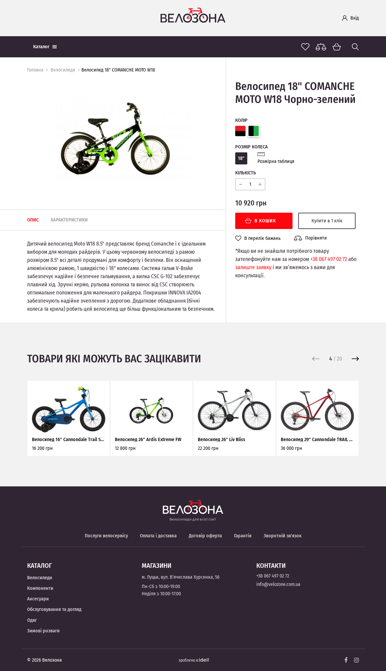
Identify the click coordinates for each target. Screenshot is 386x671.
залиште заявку (253, 267)
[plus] (260, 184)
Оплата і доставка (158, 536)
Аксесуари (38, 599)
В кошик (265, 221)
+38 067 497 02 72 (328, 259)
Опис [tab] (33, 220)
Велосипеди (63, 70)
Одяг (32, 620)
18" (241, 158)
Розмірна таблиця (276, 161)
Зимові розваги (43, 631)
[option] (121, 140)
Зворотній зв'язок (283, 536)
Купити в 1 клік (327, 221)
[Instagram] (356, 660)
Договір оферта (205, 536)
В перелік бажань (262, 238)
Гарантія (243, 536)
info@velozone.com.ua (278, 584)
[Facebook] (346, 660)
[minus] (240, 184)
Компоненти (40, 588)
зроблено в (189, 660)
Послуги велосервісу (106, 536)
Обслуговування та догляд (54, 609)
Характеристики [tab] (69, 220)
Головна (35, 70)
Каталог (41, 46)
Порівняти (316, 238)
